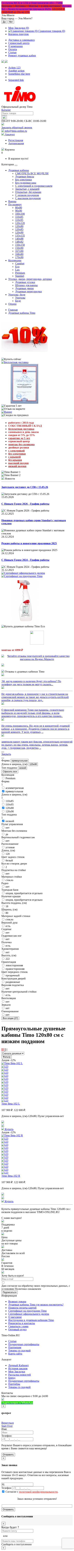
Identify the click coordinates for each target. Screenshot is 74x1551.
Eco (17, 266)
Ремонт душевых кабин (22, 55)
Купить (8, 1129)
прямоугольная (20, 760)
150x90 (19, 248)
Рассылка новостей (19, 1374)
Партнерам (14, 1347)
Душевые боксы (24, 176)
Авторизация (16, 143)
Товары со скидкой (19, 1350)
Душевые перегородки (28, 291)
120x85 (19, 229)
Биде (18, 300)
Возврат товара (17, 1301)
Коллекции (14, 260)
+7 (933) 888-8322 (50, 1402)
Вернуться (7, 1422)
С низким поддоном (27, 195)
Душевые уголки (25, 282)
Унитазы (20, 297)
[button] (4, 61)
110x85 (19, 216)
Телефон (6, 1487)
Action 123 (14, 67)
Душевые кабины (18, 170)
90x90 (18, 210)
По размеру (15, 204)
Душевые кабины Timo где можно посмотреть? (36, 1304)
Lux (17, 269)
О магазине (15, 1317)
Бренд (11, 1377)
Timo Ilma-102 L (10, 1103)
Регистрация (15, 140)
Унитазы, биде (16, 294)
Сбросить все (10, 771)
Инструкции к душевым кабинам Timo (31, 1320)
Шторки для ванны (26, 285)
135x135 (20, 235)
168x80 (19, 254)
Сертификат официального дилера (28, 1313)
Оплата (12, 49)
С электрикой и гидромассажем (33, 185)
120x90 (19, 232)
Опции (12, 303)
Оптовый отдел (17, 1329)
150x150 (20, 244)
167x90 (19, 251)
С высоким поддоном (28, 198)
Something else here (19, 73)
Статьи (12, 52)
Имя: (4, 1429)
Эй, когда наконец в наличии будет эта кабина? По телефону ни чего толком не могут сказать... (31, 683)
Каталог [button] (6, 109)
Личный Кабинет (18, 1365)
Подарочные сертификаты (23, 1344)
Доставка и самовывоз (21, 39)
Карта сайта (15, 1353)
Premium (20, 272)
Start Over (7, 1425)
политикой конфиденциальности (38, 1491)
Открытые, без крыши (28, 192)
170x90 (19, 257)
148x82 (19, 241)
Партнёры (14, 1384)
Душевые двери (24, 288)
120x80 (19, 226)
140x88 (19, 238)
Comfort (19, 263)
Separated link (16, 80)
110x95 (19, 220)
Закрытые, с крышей (27, 188)
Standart (19, 275)
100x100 (20, 213)
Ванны (12, 201)
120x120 (20, 223)
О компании (15, 46)
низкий (22, 768)
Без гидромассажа (25, 182)
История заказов (18, 1368)
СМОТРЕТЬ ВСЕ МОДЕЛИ (32, 173)
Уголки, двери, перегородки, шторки (30, 279)
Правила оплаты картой (22, 1307)
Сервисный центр (18, 43)
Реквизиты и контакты (21, 1323)
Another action (16, 70)
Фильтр (6, 1057)
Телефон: (6, 1435)
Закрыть (6, 754)
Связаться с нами (18, 1326)
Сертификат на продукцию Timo (27, 1310)
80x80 (18, 207)
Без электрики (23, 179)
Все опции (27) (10, 1018)
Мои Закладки (16, 1371)
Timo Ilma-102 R (10, 1175)
